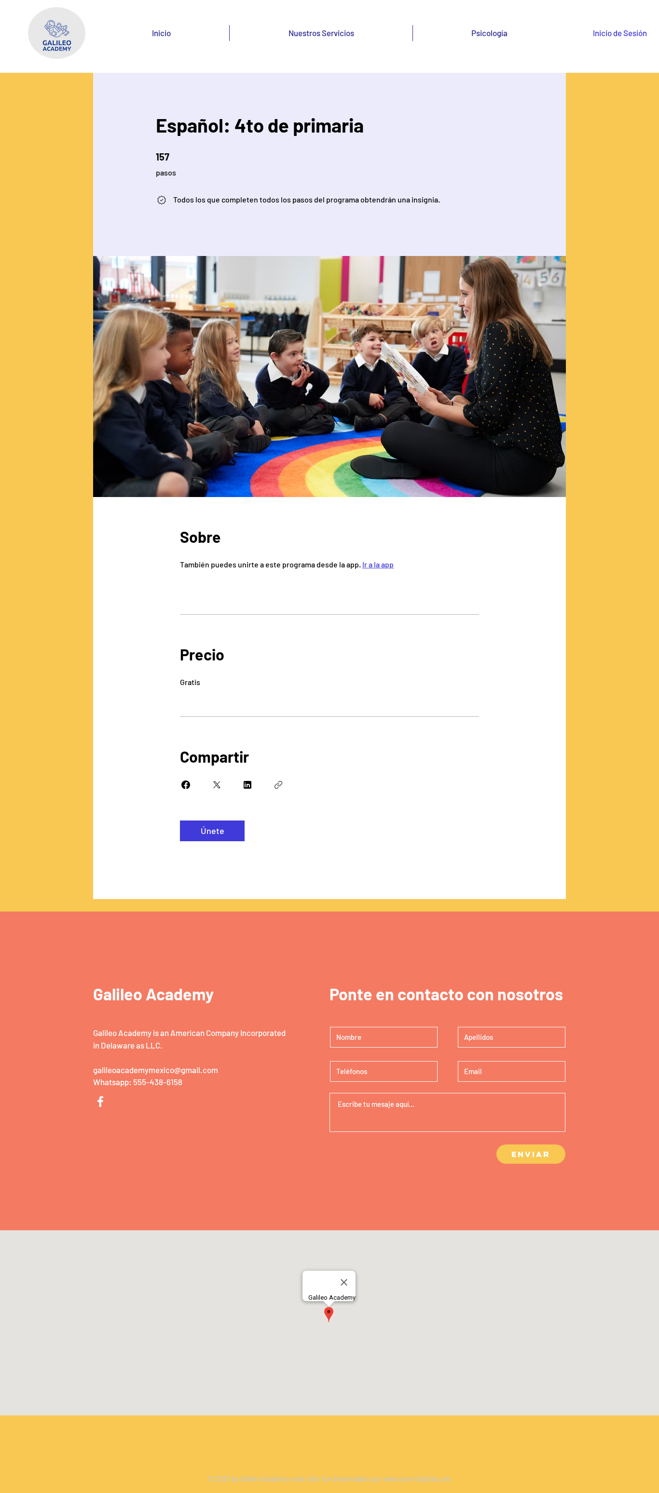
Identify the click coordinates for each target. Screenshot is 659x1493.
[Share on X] (216, 785)
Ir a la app (378, 564)
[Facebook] (100, 1101)
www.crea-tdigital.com (417, 1479)
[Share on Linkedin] (247, 785)
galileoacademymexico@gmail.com (155, 1070)
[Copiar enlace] (278, 785)
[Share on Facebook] (186, 785)
